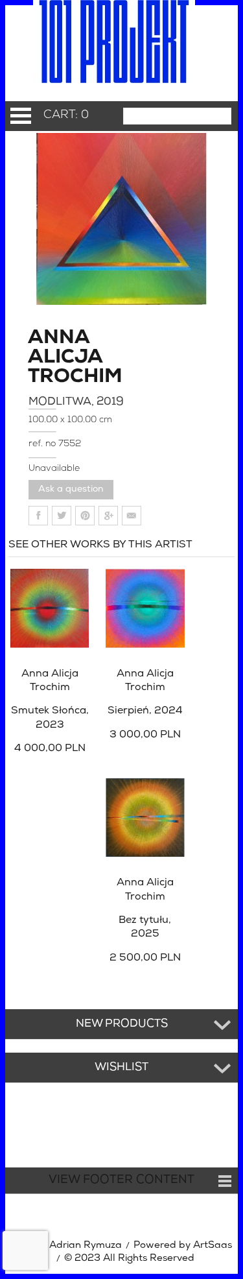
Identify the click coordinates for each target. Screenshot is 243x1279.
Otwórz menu (20, 115)
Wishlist (121, 1067)
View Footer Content (121, 1180)
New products (122, 1024)
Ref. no (43, 444)
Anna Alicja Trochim (65, 358)
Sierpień (145, 711)
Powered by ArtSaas (182, 1245)
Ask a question (71, 489)
